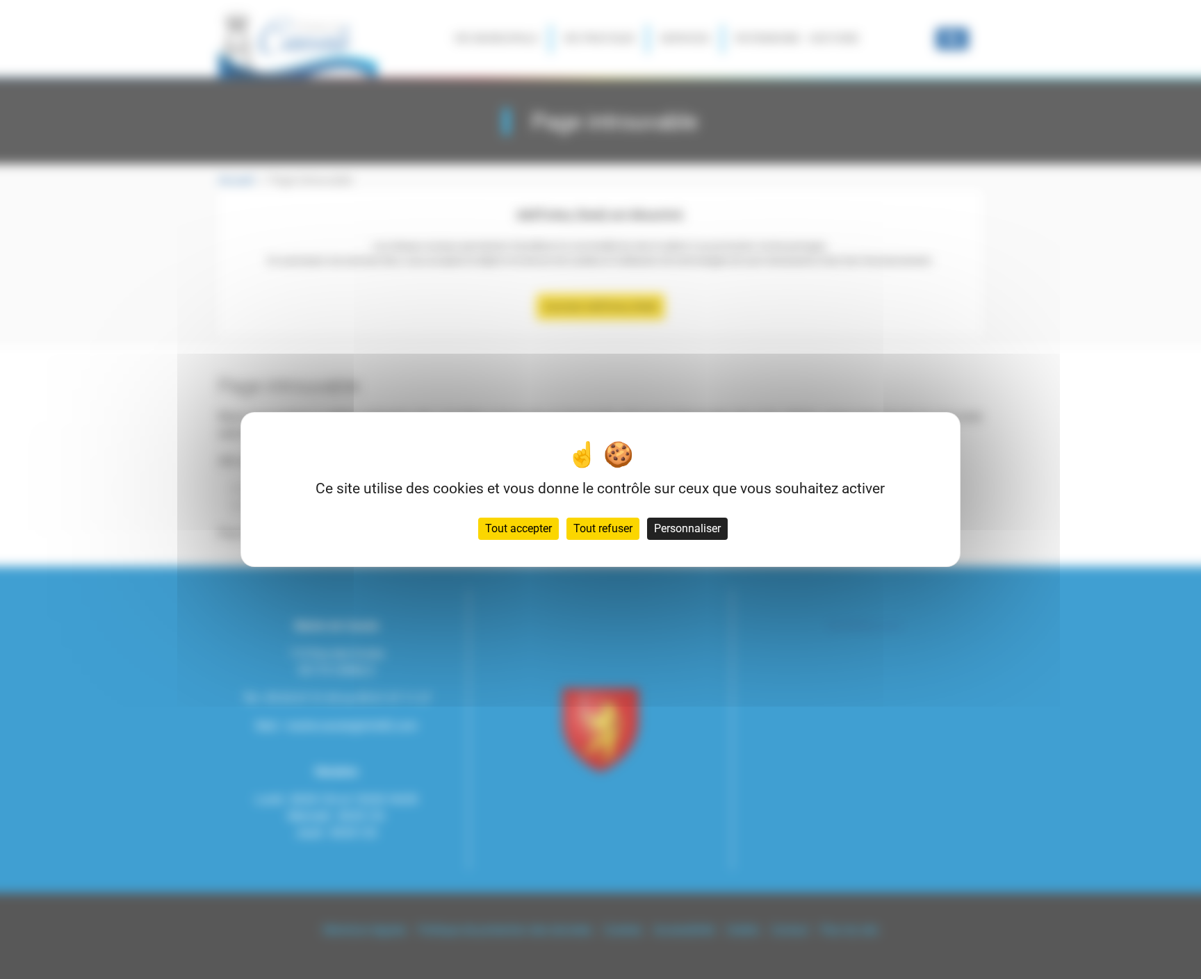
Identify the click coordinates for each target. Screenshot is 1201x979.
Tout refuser (602, 528)
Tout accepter (518, 528)
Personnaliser (687, 528)
